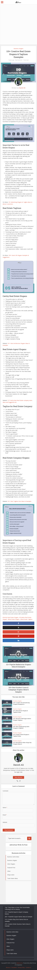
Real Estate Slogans (14, 619)
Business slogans (18, 48)
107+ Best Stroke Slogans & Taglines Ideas (20, 711)
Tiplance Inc (20, 963)
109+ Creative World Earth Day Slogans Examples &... (21, 703)
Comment (5, 791)
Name (5, 807)
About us (8, 967)
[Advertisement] (18, 24)
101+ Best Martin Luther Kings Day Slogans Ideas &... (22, 743)
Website (5, 822)
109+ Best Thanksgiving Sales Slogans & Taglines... (21, 727)
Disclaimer (14, 967)
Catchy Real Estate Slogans (11, 617)
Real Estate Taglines (26, 619)
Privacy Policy (21, 967)
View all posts (18, 777)
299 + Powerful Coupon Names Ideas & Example (18, 916)
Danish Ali (19, 60)
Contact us (28, 967)
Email (5, 815)
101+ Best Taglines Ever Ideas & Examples (19, 501)
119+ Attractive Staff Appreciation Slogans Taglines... (22, 719)
